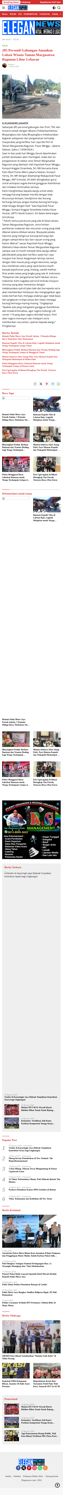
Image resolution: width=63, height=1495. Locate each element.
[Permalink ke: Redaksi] (4, 65)
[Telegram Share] (52, 384)
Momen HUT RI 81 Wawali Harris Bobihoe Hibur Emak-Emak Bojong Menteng (37, 1109)
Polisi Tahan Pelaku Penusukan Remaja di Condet (24, 1284)
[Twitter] (23, 1468)
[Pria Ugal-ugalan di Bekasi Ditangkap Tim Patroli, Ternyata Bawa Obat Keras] (47, 464)
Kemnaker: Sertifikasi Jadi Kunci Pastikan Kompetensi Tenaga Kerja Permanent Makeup (37, 1122)
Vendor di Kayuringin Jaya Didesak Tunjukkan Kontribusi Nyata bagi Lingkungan (30, 1098)
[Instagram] (34, 1468)
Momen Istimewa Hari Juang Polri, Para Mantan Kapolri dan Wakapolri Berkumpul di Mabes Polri (29, 358)
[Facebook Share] (35, 384)
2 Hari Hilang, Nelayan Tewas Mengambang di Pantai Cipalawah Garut (33, 1170)
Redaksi (11, 64)
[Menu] (4, 7)
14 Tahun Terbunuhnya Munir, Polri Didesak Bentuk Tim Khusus (34, 1180)
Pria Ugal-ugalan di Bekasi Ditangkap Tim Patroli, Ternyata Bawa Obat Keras (29, 371)
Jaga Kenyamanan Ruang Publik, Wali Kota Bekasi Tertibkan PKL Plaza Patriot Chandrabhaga (39, 1435)
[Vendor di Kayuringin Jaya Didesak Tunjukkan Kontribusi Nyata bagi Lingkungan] (31, 982)
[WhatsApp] (40, 1468)
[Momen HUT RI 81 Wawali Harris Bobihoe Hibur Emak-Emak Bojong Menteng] (11, 1109)
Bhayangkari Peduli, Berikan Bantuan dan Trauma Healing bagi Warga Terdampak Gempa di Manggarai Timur (31, 351)
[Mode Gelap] (54, 7)
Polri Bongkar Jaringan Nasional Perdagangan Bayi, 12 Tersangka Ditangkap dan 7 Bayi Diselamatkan (26, 1264)
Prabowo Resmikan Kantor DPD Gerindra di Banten (32, 1190)
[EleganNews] (17, 7)
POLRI (5, 45)
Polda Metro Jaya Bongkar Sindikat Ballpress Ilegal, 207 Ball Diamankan (29, 1293)
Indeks (8, 1476)
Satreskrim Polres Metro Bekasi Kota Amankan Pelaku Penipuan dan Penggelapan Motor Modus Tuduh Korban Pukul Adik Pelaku (31, 1254)
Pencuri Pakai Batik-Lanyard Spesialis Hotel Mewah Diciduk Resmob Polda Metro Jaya (29, 1275)
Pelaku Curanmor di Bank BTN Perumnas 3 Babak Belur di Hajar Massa (29, 1304)
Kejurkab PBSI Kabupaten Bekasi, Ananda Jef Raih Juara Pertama (16, 1384)
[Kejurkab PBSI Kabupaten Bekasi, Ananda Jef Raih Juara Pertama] (16, 1370)
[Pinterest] (29, 1468)
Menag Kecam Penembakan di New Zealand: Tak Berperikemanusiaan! (31, 1159)
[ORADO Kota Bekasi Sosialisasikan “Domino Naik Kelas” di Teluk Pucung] (31, 1336)
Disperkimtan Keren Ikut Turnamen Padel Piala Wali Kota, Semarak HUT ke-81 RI (46, 1384)
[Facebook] (18, 1468)
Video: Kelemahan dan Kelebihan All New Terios (30, 1199)
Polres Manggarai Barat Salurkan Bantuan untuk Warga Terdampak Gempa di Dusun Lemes (27, 364)
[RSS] (45, 1468)
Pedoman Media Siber (33, 1476)
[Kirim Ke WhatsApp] (58, 384)
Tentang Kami (51, 1476)
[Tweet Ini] (41, 384)
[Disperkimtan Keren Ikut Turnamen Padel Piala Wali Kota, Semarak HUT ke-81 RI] (47, 1370)
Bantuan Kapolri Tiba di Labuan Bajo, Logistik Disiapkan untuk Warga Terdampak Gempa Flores (31, 344)
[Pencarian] (59, 7)
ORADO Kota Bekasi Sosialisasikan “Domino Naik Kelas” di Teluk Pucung (29, 1357)
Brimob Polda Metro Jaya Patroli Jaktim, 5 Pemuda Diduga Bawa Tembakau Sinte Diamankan (29, 337)
